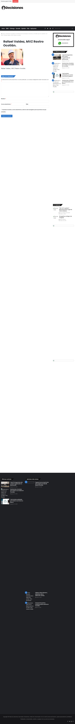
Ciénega (12, 28)
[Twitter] (47, 28)
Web (27, 104)
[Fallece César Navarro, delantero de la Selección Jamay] (30, 596)
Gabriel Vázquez (62, 219)
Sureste (18, 28)
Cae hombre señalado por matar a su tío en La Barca (67, 75)
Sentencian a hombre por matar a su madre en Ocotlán (68, 65)
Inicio (3, 28)
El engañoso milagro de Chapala (65, 217)
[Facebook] (45, 28)
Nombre (3, 98)
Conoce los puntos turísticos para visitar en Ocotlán (42, 604)
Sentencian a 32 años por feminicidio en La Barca (68, 82)
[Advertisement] (50, 14)
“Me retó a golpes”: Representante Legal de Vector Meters (65, 209)
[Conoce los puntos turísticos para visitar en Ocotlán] (30, 657)
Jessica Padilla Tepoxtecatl (64, 212)
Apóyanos (33, 28)
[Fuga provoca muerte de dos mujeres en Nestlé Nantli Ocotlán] (30, 536)
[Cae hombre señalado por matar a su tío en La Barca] (57, 75)
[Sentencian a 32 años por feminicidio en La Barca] (57, 83)
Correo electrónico (6, 104)
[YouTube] (50, 28)
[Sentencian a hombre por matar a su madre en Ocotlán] (57, 67)
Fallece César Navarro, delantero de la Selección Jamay (41, 594)
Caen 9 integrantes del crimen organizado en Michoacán (67, 57)
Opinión (23, 28)
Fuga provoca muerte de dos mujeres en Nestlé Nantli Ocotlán (42, 484)
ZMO (7, 28)
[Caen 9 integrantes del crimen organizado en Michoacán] (57, 57)
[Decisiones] (12, 8)
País (28, 28)
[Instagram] (52, 28)
